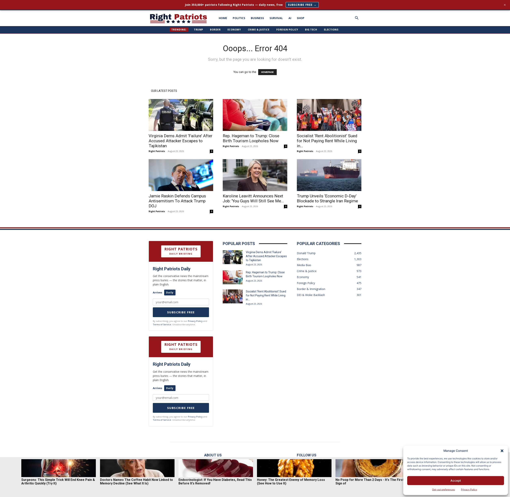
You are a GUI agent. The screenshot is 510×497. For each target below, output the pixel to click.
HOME (223, 18)
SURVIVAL (276, 18)
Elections (331, 29)
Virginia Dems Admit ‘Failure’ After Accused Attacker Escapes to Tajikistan (180, 140)
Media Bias (304, 265)
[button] (502, 451)
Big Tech (311, 29)
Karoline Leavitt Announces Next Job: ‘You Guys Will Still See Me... (253, 198)
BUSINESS (257, 18)
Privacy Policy (469, 489)
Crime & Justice (259, 29)
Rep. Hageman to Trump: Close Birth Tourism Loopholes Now (251, 138)
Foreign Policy (287, 29)
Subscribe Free (181, 312)
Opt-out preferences (443, 489)
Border (215, 29)
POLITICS (239, 18)
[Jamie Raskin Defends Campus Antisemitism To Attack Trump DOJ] (181, 175)
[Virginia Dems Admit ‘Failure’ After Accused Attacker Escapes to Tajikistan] (181, 115)
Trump (198, 29)
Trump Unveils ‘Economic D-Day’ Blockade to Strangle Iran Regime (327, 198)
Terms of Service (162, 324)
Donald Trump (306, 253)
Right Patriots (157, 151)
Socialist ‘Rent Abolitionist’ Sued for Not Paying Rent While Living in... (327, 140)
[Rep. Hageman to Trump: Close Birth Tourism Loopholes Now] (255, 115)
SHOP (300, 18)
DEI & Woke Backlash (311, 295)
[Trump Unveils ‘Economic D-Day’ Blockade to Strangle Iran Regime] (329, 175)
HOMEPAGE (267, 72)
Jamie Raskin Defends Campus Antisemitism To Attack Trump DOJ (177, 201)
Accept (455, 480)
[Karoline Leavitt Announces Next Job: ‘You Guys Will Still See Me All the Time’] (255, 175)
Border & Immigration (311, 289)
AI (289, 18)
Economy (234, 29)
